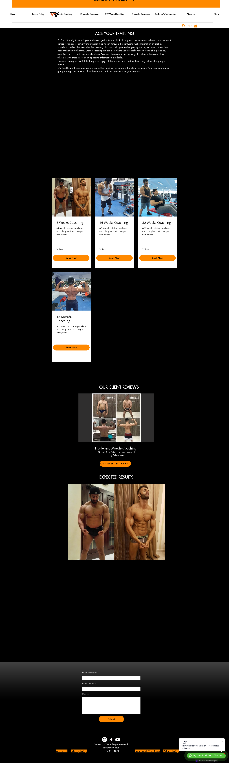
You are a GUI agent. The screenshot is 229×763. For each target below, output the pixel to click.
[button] (195, 25)
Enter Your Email (89, 683)
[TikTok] (111, 739)
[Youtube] (117, 739)
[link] (71, 223)
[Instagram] (104, 739)
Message (85, 694)
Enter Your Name (89, 672)
